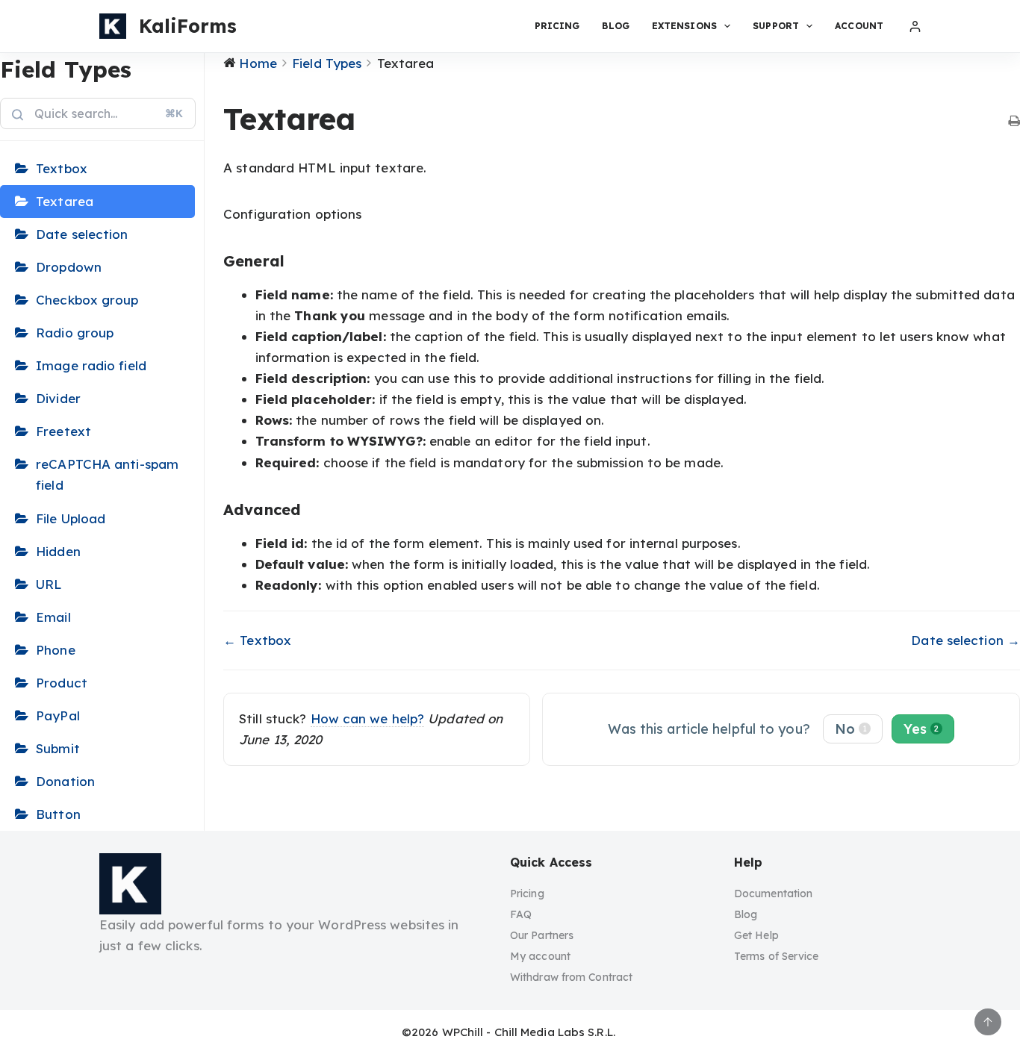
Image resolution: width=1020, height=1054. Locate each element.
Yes (921, 729)
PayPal (58, 715)
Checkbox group (87, 300)
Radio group (74, 332)
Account (859, 25)
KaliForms (188, 25)
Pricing (557, 25)
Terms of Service (776, 956)
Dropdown (69, 267)
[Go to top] (987, 1021)
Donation (65, 781)
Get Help (756, 935)
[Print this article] (1014, 121)
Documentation (773, 893)
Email (53, 617)
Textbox (61, 168)
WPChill (463, 1032)
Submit (58, 748)
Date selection (82, 234)
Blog (615, 25)
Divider (58, 398)
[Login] (915, 26)
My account (540, 956)
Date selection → (965, 640)
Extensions (684, 25)
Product (61, 682)
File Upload (70, 518)
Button (58, 814)
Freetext (63, 431)
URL (49, 584)
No (851, 729)
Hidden (58, 551)
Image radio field (91, 365)
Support (776, 25)
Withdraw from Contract (571, 977)
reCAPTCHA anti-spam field (107, 474)
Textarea (64, 201)
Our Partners (541, 935)
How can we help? (368, 718)
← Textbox (257, 640)
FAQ (521, 914)
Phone (55, 650)
